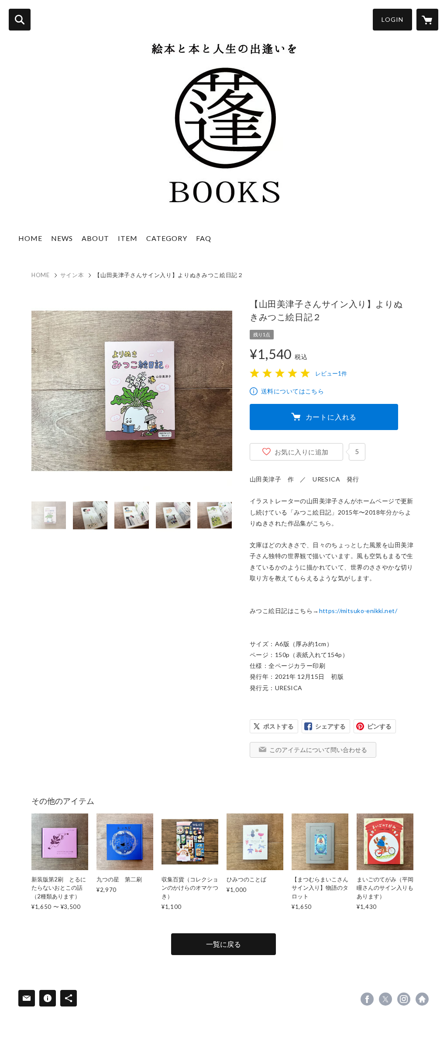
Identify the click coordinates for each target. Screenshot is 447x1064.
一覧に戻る (223, 944)
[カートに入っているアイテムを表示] (427, 19)
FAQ (203, 238)
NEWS (62, 238)
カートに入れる (331, 417)
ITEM (128, 238)
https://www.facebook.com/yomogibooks (367, 999)
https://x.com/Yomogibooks (385, 999)
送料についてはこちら (292, 391)
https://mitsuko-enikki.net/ (358, 610)
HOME (30, 238)
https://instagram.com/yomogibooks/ (403, 999)
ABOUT (95, 238)
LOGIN (392, 19)
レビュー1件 (331, 373)
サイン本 (72, 274)
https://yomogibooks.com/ (422, 999)
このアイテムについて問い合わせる (318, 749)
